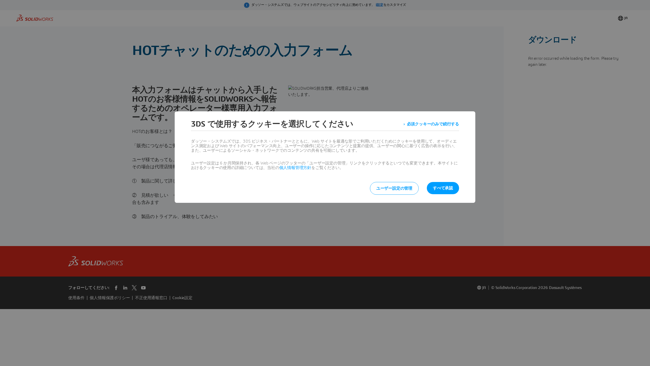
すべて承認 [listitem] (443, 188)
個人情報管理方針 (295, 168)
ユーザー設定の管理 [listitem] (394, 188)
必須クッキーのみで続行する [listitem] (433, 124)
